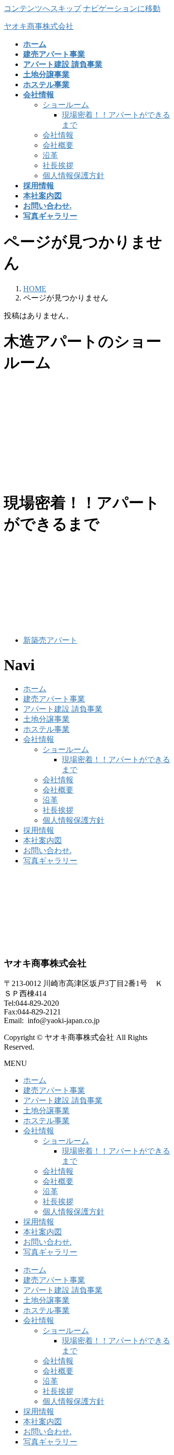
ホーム (34, 689)
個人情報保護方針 (73, 175)
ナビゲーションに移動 (121, 8)
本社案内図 (42, 840)
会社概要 (58, 145)
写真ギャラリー (50, 861)
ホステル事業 (46, 729)
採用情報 (38, 830)
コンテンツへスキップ (42, 8)
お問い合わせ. (47, 850)
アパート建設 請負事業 (62, 709)
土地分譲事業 (46, 719)
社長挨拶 (58, 165)
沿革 (50, 155)
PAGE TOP (161, 1401)
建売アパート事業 (54, 699)
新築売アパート (50, 640)
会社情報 (58, 135)
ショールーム (66, 105)
